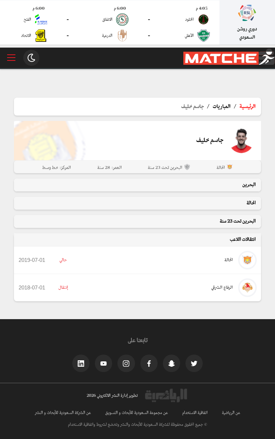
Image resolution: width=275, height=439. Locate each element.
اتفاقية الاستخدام (195, 413)
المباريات (222, 106)
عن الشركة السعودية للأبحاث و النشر (63, 413)
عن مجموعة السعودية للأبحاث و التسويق (136, 413)
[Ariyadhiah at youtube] (103, 363)
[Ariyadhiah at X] (194, 363)
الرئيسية (248, 106)
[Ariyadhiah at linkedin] (81, 363)
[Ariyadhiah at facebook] (149, 363)
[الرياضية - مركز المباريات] (229, 63)
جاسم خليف (192, 106)
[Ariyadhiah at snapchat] (171, 363)
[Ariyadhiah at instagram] (126, 363)
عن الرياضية (231, 413)
